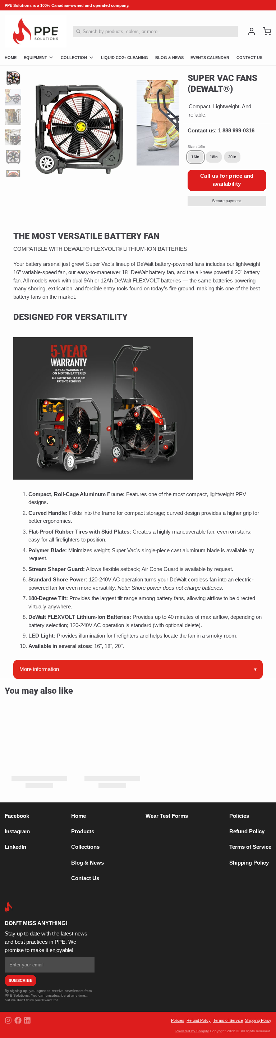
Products (82, 831)
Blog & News (87, 863)
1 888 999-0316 (236, 130)
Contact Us (85, 878)
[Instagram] (8, 1020)
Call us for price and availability (227, 180)
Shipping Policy (249, 863)
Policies (239, 816)
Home (78, 816)
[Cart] (264, 31)
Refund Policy (246, 831)
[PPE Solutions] (35, 31)
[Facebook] (18, 1020)
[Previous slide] (35, 121)
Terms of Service (250, 847)
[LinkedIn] (27, 1020)
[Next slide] (169, 121)
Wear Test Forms (167, 816)
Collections (85, 847)
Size (196, 147)
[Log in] (249, 31)
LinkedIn (15, 847)
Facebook (17, 816)
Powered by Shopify (192, 1031)
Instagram (17, 831)
